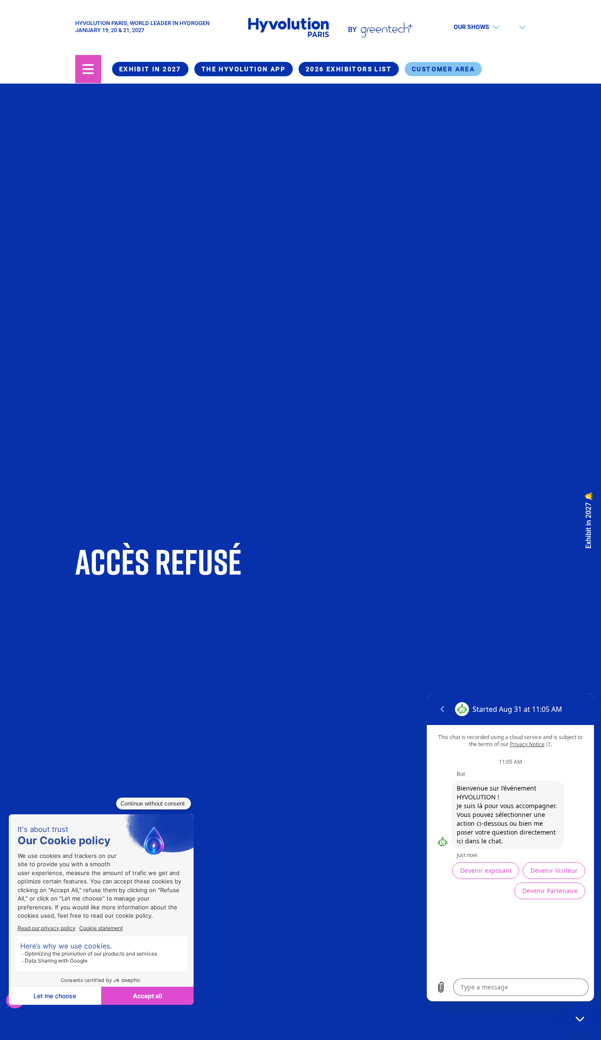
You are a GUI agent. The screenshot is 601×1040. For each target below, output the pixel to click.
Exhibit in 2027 (150, 69)
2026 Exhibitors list (349, 69)
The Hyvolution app (244, 69)
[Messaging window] (510, 847)
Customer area (443, 69)
